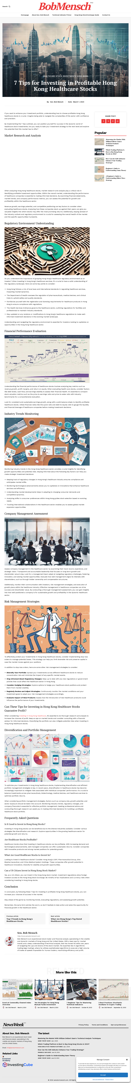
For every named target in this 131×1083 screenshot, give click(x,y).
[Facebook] (103, 121)
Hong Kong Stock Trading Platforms (50, 1046)
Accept (103, 1075)
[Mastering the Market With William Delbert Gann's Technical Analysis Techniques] (99, 141)
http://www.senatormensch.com (28, 936)
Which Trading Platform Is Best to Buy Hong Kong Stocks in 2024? (115, 152)
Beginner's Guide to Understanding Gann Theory (116, 169)
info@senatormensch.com (15, 1048)
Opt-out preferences (98, 1079)
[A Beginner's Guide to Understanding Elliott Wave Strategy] (99, 178)
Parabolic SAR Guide (44, 1052)
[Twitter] (108, 121)
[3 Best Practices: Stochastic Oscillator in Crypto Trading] (114, 989)
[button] (127, 1060)
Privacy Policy (109, 1079)
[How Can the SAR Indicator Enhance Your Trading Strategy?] (99, 160)
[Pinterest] (113, 121)
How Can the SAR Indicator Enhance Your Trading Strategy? (115, 161)
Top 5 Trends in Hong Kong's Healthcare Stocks (20, 920)
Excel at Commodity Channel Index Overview (16, 1004)
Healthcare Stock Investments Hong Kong (65, 76)
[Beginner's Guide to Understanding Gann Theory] (99, 169)
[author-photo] (3, 1007)
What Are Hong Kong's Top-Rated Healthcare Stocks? (66, 920)
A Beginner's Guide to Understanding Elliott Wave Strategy (115, 178)
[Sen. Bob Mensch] (9, 941)
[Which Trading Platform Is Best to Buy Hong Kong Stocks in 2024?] (99, 152)
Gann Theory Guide (44, 1041)
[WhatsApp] (118, 121)
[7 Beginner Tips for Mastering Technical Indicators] (82, 989)
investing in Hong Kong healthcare (32, 716)
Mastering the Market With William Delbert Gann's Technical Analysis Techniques (115, 142)
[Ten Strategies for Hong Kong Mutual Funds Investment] (49, 989)
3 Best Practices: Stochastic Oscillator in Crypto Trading (110, 1004)
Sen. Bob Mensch (56, 102)
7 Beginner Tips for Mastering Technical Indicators (79, 1004)
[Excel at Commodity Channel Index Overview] (17, 989)
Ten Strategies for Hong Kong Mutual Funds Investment (46, 1004)
